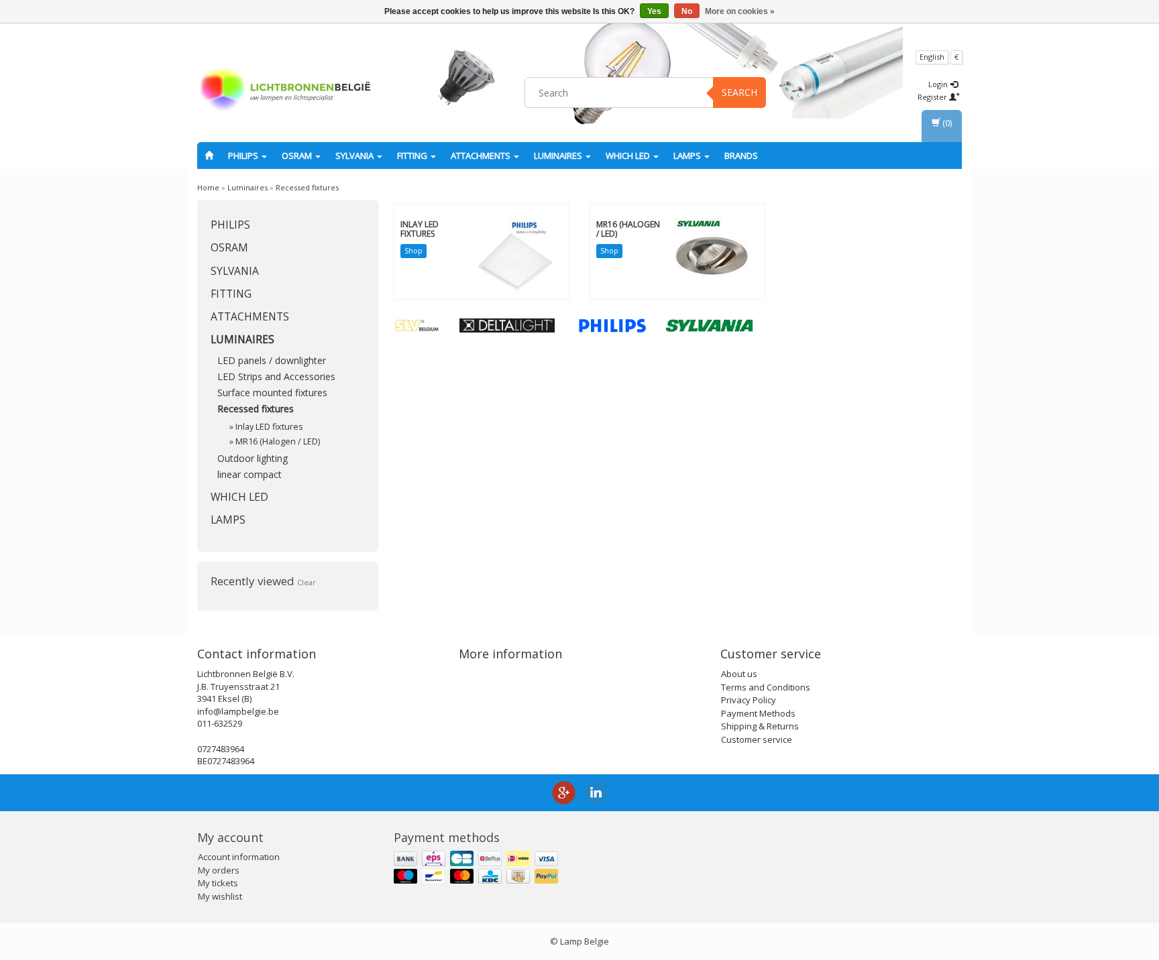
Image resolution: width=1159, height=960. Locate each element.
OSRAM (298, 155)
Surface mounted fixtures (272, 392)
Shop (413, 250)
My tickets (218, 883)
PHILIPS (244, 155)
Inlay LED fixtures (269, 426)
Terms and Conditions (765, 687)
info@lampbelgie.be (238, 711)
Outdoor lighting (252, 458)
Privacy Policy (748, 700)
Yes (654, 11)
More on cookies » (740, 11)
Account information (239, 857)
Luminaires (559, 155)
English (932, 57)
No (686, 11)
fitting (413, 155)
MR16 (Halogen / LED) (277, 441)
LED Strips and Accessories (276, 376)
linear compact (249, 474)
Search (739, 92)
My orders (218, 870)
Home (208, 187)
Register (933, 97)
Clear (306, 582)
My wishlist (220, 896)
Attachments (481, 155)
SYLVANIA (355, 155)
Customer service (756, 739)
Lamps (688, 155)
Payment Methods (758, 713)
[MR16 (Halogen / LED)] (711, 254)
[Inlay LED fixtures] (515, 254)
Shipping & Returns (760, 726)
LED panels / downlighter (271, 360)
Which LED (629, 155)
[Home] (209, 155)
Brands (741, 155)
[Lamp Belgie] (285, 90)
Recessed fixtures (307, 187)
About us (739, 674)
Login (939, 84)
